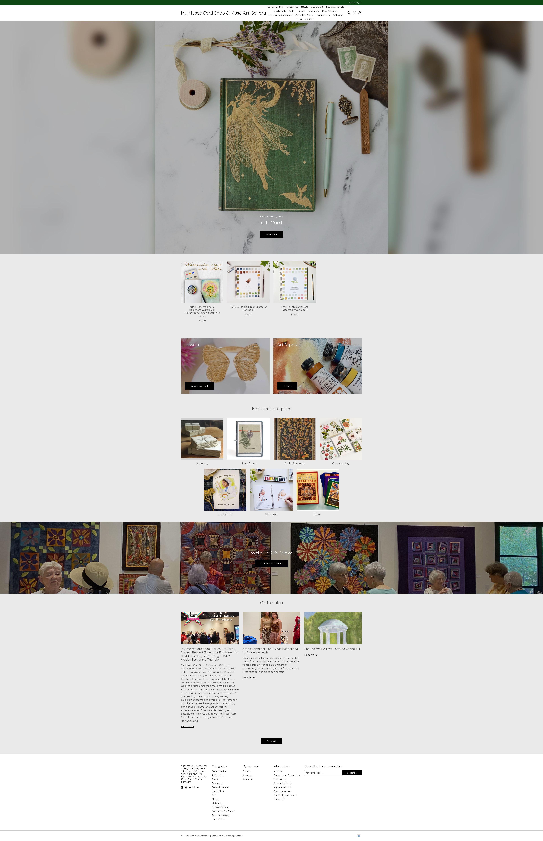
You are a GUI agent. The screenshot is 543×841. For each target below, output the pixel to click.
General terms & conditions (286, 775)
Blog (299, 19)
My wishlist (248, 779)
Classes (301, 11)
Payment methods (282, 783)
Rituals (304, 7)
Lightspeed (238, 836)
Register (247, 771)
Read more (187, 726)
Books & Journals (335, 7)
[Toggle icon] (349, 12)
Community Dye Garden (280, 15)
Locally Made (279, 11)
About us (277, 771)
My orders (248, 775)
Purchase (271, 234)
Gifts (291, 11)
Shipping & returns (282, 787)
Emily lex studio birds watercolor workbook (248, 308)
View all (271, 740)
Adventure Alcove (304, 15)
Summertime (323, 15)
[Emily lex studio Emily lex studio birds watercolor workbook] (248, 282)
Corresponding (275, 7)
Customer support (282, 791)
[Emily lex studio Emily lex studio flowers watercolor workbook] (294, 282)
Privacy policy (280, 779)
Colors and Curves (271, 563)
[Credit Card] (358, 835)
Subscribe (352, 772)
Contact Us (278, 799)
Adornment (317, 7)
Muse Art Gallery (330, 11)
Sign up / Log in (355, 2)
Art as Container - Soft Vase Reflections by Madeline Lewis (270, 650)
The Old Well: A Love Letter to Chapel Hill (332, 649)
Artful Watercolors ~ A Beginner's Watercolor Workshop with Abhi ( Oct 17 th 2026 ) (202, 311)
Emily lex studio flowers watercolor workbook (294, 308)
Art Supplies (292, 7)
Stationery (314, 11)
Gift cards (338, 15)
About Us (309, 19)
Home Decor (248, 463)
